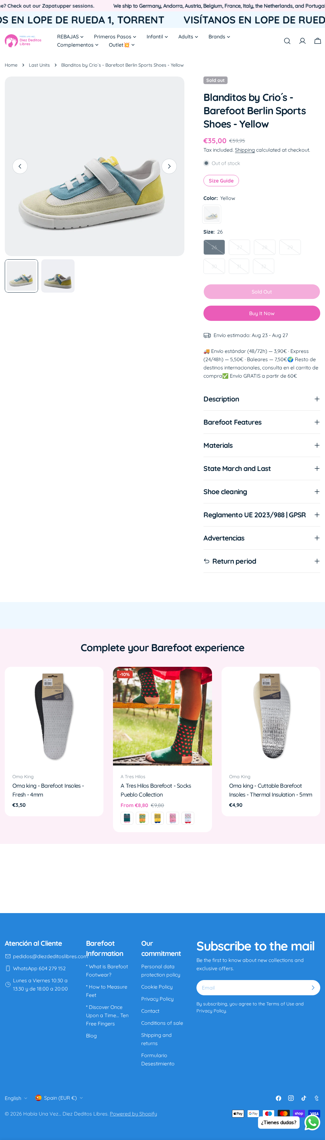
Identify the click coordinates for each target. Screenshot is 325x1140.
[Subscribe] (313, 987)
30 (218, 268)
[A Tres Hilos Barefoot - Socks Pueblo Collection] (162, 716)
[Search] (287, 41)
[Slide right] (169, 166)
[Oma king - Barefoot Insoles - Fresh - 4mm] (54, 716)
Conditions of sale (162, 1023)
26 (218, 249)
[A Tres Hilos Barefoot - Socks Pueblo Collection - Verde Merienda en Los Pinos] (127, 818)
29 (294, 249)
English (13, 1098)
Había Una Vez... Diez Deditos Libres (65, 1113)
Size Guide (221, 180)
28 (268, 249)
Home (11, 65)
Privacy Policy (157, 999)
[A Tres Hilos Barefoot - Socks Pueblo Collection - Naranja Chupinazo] (142, 818)
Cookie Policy (157, 987)
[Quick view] (94, 680)
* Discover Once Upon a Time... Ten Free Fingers (107, 1015)
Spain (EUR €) (60, 1098)
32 (267, 268)
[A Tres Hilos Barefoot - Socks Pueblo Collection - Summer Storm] (188, 818)
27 (243, 249)
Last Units (39, 65)
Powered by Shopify (133, 1113)
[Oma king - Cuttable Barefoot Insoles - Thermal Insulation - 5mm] (271, 716)
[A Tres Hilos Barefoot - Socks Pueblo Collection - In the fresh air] (157, 818)
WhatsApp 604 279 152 (39, 968)
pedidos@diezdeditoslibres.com (50, 956)
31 (243, 268)
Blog (91, 1035)
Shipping (245, 150)
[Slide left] (20, 166)
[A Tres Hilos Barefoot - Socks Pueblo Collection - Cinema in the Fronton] (172, 818)
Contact (150, 1011)
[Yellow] (211, 214)
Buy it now (262, 313)
